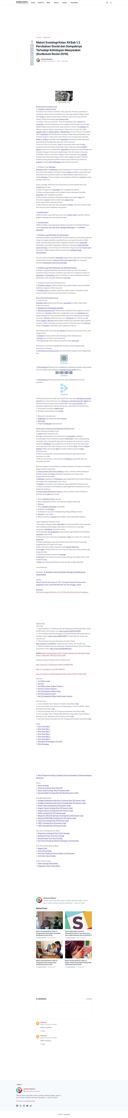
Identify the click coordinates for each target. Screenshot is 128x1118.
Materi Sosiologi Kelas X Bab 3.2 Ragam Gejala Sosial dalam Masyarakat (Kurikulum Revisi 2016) (78, 962)
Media (56, 2)
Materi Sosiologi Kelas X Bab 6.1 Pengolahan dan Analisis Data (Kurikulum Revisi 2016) (47, 962)
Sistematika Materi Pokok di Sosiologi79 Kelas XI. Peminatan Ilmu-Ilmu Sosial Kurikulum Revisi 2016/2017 (78, 933)
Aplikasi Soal (40, 623)
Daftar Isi (41, 2)
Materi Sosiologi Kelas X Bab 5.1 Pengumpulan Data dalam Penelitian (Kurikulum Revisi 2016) (48, 933)
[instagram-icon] (24, 1106)
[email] (32, 63)
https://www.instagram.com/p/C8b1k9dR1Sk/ (50, 669)
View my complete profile (26, 1101)
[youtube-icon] (27, 1106)
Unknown (43, 1022)
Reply (43, 1031)
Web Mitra (74, 2)
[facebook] (32, 45)
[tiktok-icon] (31, 1106)
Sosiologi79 (22, 2)
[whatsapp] (32, 53)
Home (33, 2)
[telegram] (32, 56)
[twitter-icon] (21, 1106)
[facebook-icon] (17, 1106)
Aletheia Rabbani (29, 1089)
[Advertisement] (64, 21)
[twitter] (32, 49)
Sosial (65, 2)
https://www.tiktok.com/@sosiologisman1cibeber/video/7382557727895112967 (61, 674)
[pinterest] (32, 60)
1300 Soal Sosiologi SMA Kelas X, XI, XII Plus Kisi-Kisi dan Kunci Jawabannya (62, 592)
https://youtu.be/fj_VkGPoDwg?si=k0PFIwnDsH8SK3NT (54, 664)
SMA (48, 2)
